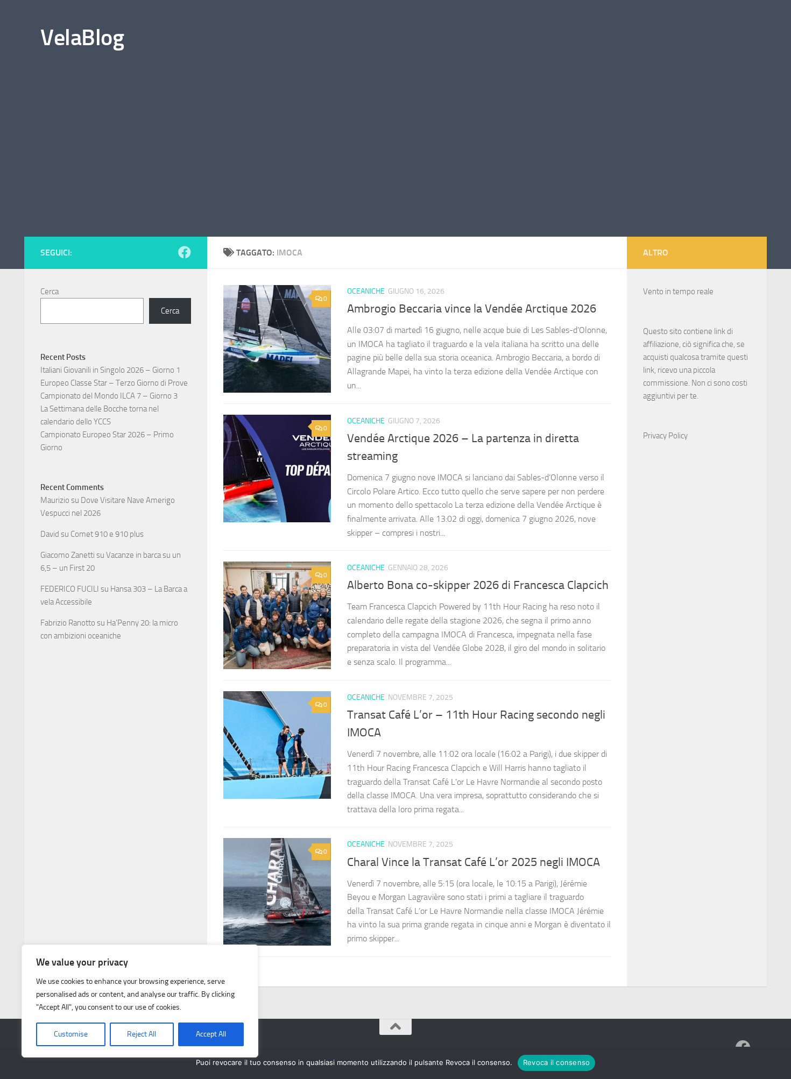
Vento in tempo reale (678, 291)
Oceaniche (366, 291)
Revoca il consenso (556, 1062)
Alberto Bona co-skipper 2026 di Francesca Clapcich (478, 585)
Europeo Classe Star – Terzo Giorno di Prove (114, 383)
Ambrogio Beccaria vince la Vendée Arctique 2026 (471, 309)
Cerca (49, 291)
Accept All (211, 1034)
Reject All (141, 1034)
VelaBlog (82, 37)
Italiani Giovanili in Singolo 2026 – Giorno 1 (110, 370)
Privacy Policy (665, 436)
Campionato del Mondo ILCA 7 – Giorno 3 (109, 396)
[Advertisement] (395, 156)
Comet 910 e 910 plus (107, 534)
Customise (71, 1034)
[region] (140, 1001)
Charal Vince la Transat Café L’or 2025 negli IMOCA (473, 862)
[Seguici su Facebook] (184, 252)
